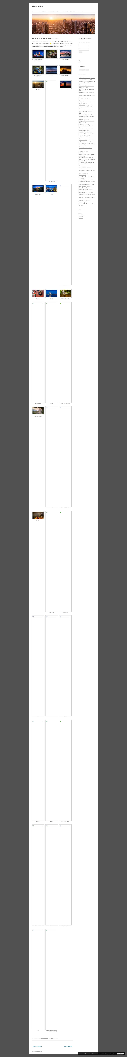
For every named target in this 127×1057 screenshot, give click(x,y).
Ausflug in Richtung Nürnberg (84, 136)
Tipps (80, 61)
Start (33, 11)
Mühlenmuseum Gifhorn (83, 189)
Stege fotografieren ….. (83, 192)
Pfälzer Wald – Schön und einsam (85, 148)
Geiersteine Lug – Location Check (85, 170)
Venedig (80, 202)
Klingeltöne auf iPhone (53, 11)
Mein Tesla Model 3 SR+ (83, 92)
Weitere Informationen (111, 1053)
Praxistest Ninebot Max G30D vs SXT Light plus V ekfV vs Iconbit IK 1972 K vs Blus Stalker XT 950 (87, 159)
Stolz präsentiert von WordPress (37, 1051)
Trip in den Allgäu (82, 105)
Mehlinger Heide (82, 141)
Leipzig (80, 113)
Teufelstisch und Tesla (83, 140)
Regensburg (81, 119)
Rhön (80, 173)
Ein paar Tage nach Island (84, 187)
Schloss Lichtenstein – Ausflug (85, 125)
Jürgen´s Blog (37, 6)
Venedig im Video (82, 200)
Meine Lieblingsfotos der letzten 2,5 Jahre (87, 176)
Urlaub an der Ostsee (83, 111)
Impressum (80, 11)
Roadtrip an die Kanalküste (84, 106)
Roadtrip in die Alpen (37, 1046)
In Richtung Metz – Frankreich (84, 181)
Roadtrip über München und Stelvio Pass (86, 116)
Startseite (80, 213)
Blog (52, 1038)
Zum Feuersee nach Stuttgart (84, 143)
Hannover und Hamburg (83, 109)
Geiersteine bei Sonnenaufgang (85, 167)
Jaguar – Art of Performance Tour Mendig (86, 197)
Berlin (80, 191)
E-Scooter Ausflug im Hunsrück (85, 144)
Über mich (72, 11)
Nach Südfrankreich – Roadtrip (84, 98)
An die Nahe (81, 151)
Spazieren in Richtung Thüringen (85, 194)
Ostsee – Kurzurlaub (83, 114)
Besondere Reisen (41, 11)
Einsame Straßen (82, 132)
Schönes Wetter (82, 152)
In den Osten (81, 124)
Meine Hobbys (64, 11)
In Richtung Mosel (68, 1046)
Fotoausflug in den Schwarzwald (85, 95)
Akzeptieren (120, 1053)
